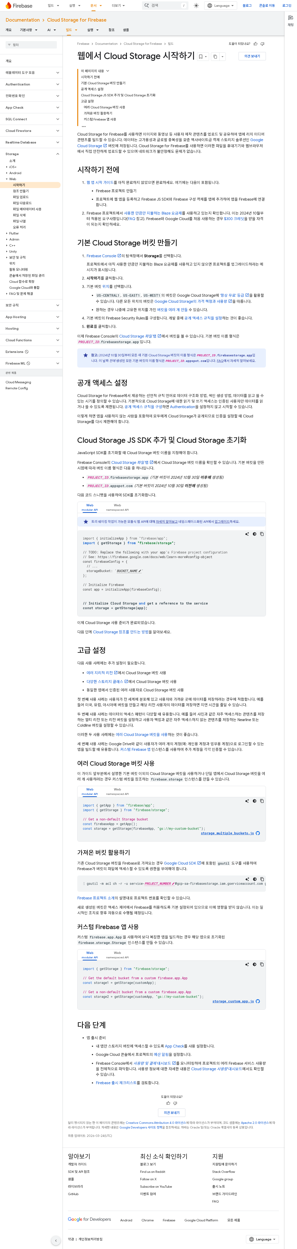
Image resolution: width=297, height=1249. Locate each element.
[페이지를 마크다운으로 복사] (215, 57)
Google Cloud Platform (201, 1220)
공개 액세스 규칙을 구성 (143, 407)
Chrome (148, 1220)
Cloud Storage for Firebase (77, 20)
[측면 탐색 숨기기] (56, 1240)
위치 (105, 286)
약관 (71, 1239)
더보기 (116, 5)
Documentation (23, 20)
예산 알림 (161, 1054)
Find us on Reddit (152, 1172)
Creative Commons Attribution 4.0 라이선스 (156, 1123)
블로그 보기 (148, 1164)
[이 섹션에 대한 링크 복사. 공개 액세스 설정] (132, 384)
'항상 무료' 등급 (232, 295)
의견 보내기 (252, 56)
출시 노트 (218, 1186)
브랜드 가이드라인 (224, 1194)
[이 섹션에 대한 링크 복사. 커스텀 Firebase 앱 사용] (143, 927)
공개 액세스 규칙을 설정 (203, 318)
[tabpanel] (171, 566)
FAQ (131, 219)
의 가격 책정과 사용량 (191, 301)
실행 (72, 5)
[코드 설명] (247, 534)
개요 (9, 30)
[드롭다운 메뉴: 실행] (80, 5)
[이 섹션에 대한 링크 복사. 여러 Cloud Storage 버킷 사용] (159, 764)
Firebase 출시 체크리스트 (116, 1083)
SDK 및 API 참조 (79, 1172)
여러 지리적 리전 (100, 673)
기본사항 (26, 30)
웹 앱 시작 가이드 (100, 182)
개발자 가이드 (77, 1164)
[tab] (89, 507)
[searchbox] (31, 45)
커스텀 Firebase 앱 (135, 749)
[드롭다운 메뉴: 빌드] (59, 5)
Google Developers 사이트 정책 (140, 1127)
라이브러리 (75, 1186)
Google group (222, 1179)
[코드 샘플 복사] (262, 534)
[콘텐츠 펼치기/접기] (107, 71)
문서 (93, 5)
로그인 (286, 5)
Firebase (83, 44)
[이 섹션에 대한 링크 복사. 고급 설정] (110, 651)
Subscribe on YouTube (156, 1186)
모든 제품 (233, 1220)
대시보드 (152, 1063)
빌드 (51, 5)
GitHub (73, 1194)
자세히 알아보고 (167, 522)
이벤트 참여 (148, 1194)
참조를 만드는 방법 (120, 632)
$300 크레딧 (234, 219)
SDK (180, 863)
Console (101, 256)
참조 (112, 30)
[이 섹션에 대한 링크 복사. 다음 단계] (110, 1026)
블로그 (247, 5)
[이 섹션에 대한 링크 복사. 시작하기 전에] (124, 170)
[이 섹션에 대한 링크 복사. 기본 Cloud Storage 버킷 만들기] (182, 243)
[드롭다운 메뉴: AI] (56, 30)
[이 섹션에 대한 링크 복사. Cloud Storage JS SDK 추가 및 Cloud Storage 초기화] (251, 441)
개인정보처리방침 (90, 1239)
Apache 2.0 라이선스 (255, 1123)
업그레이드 (222, 522)
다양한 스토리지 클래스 (105, 682)
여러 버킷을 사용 (142, 734)
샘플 (126, 30)
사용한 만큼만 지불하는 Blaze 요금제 (153, 213)
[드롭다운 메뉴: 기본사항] (37, 30)
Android (126, 1220)
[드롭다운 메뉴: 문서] (102, 5)
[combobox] (165, 5)
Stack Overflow (223, 1172)
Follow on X (148, 1179)
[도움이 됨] (255, 43)
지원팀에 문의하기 (224, 1164)
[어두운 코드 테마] (254, 534)
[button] (27, 73)
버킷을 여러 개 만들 (172, 310)
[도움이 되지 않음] (262, 43)
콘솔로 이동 (267, 5)
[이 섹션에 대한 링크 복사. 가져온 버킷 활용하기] (134, 853)
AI (49, 30)
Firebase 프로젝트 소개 (96, 898)
